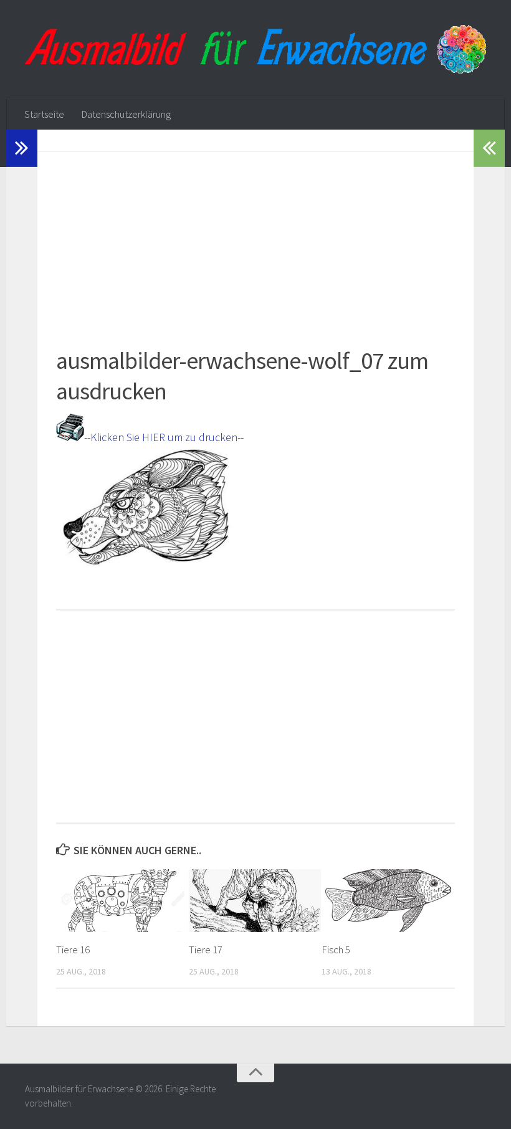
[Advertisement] (255, 239)
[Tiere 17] (255, 900)
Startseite (44, 114)
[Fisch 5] (388, 900)
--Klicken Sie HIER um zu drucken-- (164, 437)
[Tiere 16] (122, 900)
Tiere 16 (73, 949)
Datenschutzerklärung (126, 114)
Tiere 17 (205, 949)
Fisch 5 (336, 949)
